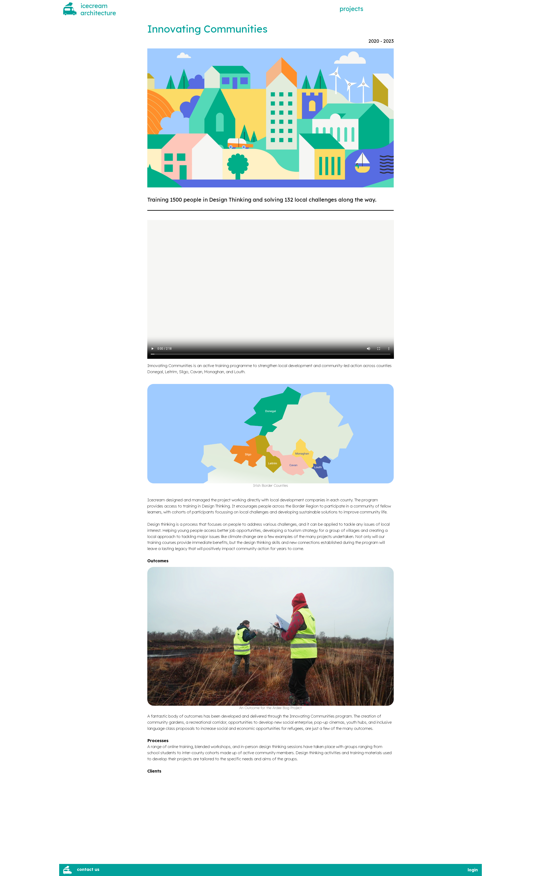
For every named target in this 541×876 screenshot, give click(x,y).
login (473, 869)
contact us (88, 869)
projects (351, 8)
